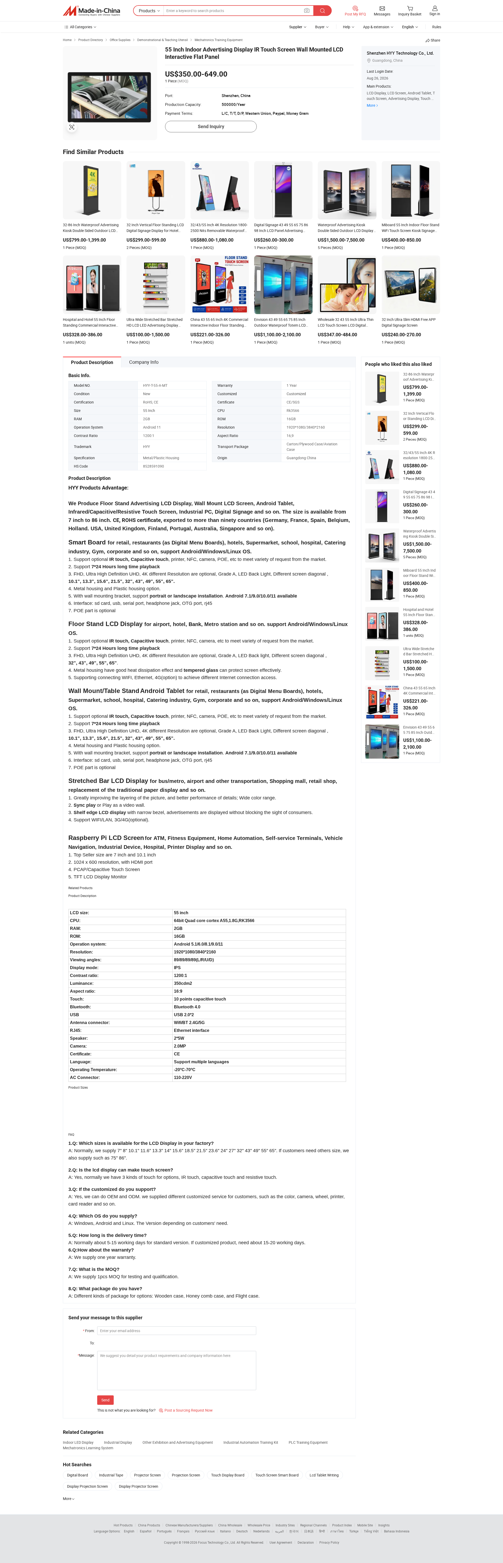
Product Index (342, 1525)
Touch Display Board (227, 1475)
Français (183, 1531)
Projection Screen (186, 1475)
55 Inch (149, 410)
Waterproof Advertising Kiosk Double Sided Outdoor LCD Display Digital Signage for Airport (419, 533)
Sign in (434, 13)
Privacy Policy (329, 1542)
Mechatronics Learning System (88, 1447)
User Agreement (281, 1542)
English (129, 1531)
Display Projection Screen (87, 1486)
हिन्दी (322, 1531)
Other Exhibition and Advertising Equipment (178, 1442)
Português (164, 1531)
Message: (86, 1355)
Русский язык (205, 1531)
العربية (279, 1531)
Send (105, 1399)
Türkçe (353, 1531)
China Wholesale (230, 1525)
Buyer (320, 26)
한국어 (294, 1531)
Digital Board (77, 1475)
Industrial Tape (111, 1475)
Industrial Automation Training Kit (250, 1442)
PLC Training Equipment (308, 1442)
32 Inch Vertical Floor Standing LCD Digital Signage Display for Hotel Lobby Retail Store (419, 416)
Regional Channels (313, 1525)
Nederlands (261, 1531)
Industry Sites (285, 1525)
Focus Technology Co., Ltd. (217, 1542)
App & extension (376, 26)
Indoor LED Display (78, 1442)
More (371, 105)
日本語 (309, 1531)
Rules (436, 26)
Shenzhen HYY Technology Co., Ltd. (400, 53)
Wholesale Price (259, 1525)
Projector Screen (147, 1475)
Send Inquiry (211, 126)
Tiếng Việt (371, 1531)
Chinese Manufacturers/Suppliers (189, 1525)
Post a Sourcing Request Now (186, 1410)
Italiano (225, 1531)
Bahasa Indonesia (396, 1531)
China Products (149, 1525)
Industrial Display (118, 1442)
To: (92, 1342)
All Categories (81, 26)
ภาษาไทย (337, 1531)
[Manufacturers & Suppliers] (91, 10)
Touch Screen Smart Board (277, 1475)
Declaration (306, 1542)
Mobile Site (365, 1525)
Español (145, 1531)
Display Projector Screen (138, 1486)
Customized (296, 393)
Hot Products (123, 1525)
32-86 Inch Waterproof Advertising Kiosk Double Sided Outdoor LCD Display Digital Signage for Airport (419, 377)
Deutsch (242, 1531)
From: (89, 1330)
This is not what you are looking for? (126, 1410)
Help (346, 26)
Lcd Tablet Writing (324, 1475)
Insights (384, 1525)
